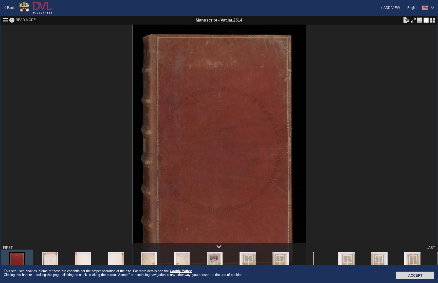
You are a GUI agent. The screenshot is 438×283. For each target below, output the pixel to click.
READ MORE (26, 20)
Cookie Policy (181, 271)
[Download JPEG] (406, 19)
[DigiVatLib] (35, 13)
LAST (431, 248)
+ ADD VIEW (390, 8)
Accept (415, 275)
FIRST (8, 248)
